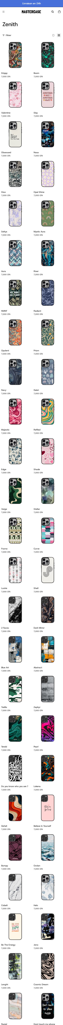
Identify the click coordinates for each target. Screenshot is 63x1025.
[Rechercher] (52, 11)
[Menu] (3, 11)
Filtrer (8, 35)
